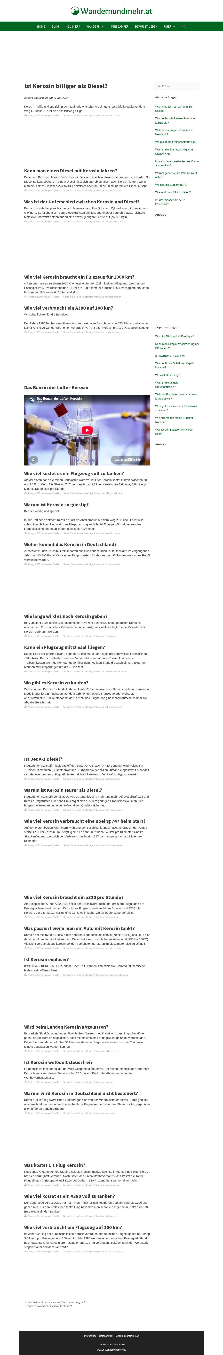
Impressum (90, 1335)
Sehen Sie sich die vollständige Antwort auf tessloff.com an (91, 115)
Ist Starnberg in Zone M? (170, 355)
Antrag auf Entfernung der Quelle (43, 115)
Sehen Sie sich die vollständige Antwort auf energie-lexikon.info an (94, 221)
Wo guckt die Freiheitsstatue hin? (175, 141)
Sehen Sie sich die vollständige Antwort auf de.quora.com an (92, 190)
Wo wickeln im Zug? (167, 375)
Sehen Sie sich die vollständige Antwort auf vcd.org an (89, 1113)
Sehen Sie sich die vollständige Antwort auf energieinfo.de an (92, 297)
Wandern (93, 26)
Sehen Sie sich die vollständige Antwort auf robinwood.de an (91, 564)
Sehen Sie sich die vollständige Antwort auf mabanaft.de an (91, 779)
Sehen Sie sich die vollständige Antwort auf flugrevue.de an (91, 1185)
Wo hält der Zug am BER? (171, 184)
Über (167, 26)
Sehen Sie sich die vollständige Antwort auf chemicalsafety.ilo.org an (95, 975)
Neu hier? (73, 26)
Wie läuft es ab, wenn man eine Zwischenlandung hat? (56, 1302)
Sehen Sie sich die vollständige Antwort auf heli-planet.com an (92, 707)
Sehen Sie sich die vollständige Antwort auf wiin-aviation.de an (92, 845)
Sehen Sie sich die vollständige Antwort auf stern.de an (89, 636)
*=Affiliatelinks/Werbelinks (111, 1344)
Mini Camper (119, 26)
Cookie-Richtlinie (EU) (128, 1335)
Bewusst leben (146, 26)
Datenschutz (106, 1335)
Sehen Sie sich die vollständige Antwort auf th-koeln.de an (90, 917)
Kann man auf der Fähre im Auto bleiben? (50, 1306)
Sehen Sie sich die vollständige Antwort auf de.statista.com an (93, 1251)
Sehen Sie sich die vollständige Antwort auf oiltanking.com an (92, 810)
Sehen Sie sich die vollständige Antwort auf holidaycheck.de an (93, 493)
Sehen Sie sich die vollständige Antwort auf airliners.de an (90, 1051)
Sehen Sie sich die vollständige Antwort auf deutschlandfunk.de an (94, 671)
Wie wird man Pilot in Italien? (173, 192)
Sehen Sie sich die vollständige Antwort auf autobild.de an (90, 1216)
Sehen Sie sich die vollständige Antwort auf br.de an (87, 1082)
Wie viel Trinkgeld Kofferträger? (174, 336)
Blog (55, 26)
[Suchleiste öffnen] (184, 26)
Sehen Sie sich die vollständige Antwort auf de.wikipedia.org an (93, 332)
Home (41, 26)
